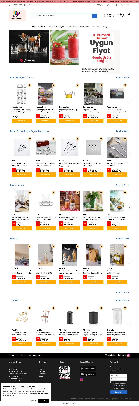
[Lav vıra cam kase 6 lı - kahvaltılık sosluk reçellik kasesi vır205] (22, 201)
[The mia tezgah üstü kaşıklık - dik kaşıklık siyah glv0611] (93, 317)
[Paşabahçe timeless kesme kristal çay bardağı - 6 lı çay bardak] (117, 94)
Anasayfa (42, 367)
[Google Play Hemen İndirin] (93, 368)
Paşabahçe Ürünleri (21, 77)
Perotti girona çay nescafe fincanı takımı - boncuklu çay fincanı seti (22, 272)
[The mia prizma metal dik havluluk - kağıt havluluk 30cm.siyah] (69, 317)
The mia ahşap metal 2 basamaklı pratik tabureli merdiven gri (45, 334)
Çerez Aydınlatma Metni (38, 393)
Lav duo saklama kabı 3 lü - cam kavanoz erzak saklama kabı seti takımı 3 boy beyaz (69, 218)
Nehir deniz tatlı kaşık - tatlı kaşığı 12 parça (69, 164)
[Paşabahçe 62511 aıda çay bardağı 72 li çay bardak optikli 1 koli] (22, 94)
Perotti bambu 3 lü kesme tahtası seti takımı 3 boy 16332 (93, 272)
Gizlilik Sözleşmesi (15, 371)
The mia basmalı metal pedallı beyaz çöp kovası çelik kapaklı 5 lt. (116, 334)
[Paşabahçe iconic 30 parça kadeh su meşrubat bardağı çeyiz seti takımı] (93, 94)
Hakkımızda (13, 367)
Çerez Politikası (14, 381)
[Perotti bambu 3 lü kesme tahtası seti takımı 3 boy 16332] (93, 255)
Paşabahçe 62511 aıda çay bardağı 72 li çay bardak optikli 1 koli (21, 111)
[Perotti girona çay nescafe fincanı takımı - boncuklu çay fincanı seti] (22, 255)
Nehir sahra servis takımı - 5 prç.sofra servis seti (45, 164)
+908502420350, (16, 5)
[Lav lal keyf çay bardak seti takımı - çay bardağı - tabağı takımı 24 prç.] (46, 201)
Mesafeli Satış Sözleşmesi (18, 374)
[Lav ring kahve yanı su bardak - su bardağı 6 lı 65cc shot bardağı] (93, 201)
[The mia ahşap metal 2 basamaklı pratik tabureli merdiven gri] (46, 317)
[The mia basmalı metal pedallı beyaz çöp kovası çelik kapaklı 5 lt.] (117, 317)
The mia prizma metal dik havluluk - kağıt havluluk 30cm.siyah (69, 334)
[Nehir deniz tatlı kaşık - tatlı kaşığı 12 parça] (69, 147)
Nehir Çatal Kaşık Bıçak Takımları (29, 131)
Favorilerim (111, 355)
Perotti (14, 238)
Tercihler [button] (34, 401)
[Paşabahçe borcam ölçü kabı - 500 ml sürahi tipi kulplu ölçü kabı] (69, 94)
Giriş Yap (42, 371)
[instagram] (128, 355)
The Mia (14, 300)
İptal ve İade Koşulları (16, 378)
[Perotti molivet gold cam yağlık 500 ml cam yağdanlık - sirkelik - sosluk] (117, 255)
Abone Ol (119, 392)
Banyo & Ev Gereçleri (56, 27)
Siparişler (102, 5)
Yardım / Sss (14, 355)
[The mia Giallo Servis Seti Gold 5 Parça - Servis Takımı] (22, 317)
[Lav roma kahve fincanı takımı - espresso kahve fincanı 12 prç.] (117, 201)
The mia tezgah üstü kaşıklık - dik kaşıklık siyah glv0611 (92, 334)
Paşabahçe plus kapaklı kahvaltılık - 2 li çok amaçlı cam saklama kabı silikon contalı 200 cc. (45, 111)
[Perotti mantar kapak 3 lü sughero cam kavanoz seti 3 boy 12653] (69, 255)
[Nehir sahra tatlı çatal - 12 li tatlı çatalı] (117, 147)
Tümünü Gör (121, 77)
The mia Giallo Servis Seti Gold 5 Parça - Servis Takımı (21, 334)
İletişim (111, 5)
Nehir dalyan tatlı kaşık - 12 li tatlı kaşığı (93, 164)
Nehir (14, 161)
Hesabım (42, 374)
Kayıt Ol (41, 369)
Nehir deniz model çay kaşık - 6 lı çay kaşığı (20, 164)
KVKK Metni (13, 369)
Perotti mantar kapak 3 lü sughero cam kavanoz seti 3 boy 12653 (69, 272)
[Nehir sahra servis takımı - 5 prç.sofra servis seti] (46, 147)
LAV (13, 214)
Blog (30, 355)
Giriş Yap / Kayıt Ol (123, 5)
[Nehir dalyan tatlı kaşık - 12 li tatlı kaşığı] (93, 147)
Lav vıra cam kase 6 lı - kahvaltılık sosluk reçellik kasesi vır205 (21, 218)
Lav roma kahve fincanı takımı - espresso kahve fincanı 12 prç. (116, 218)
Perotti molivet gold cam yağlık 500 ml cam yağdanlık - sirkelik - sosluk (117, 272)
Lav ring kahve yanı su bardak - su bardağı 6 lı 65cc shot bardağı (92, 218)
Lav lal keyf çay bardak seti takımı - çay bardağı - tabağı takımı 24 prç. (46, 218)
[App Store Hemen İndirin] (93, 374)
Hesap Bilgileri (38, 355)
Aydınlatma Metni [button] (118, 389)
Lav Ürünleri (17, 185)
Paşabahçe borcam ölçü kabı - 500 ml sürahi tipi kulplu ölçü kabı (68, 111)
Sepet (41, 376)
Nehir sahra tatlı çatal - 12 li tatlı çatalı (117, 164)
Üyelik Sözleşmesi (15, 376)
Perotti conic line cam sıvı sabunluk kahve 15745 (45, 272)
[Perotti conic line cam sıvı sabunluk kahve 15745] (46, 255)
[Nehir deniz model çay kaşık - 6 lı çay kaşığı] (22, 147)
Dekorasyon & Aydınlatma (79, 27)
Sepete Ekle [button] (21, 121)
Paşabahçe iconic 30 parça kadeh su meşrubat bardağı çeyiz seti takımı (93, 111)
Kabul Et (43, 401)
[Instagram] (82, 379)
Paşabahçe (17, 107)
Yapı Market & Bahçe (100, 27)
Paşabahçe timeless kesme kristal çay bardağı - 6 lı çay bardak (116, 111)
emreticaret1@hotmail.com (35, 5)
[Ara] (94, 16)
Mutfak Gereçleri (37, 27)
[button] (128, 16)
